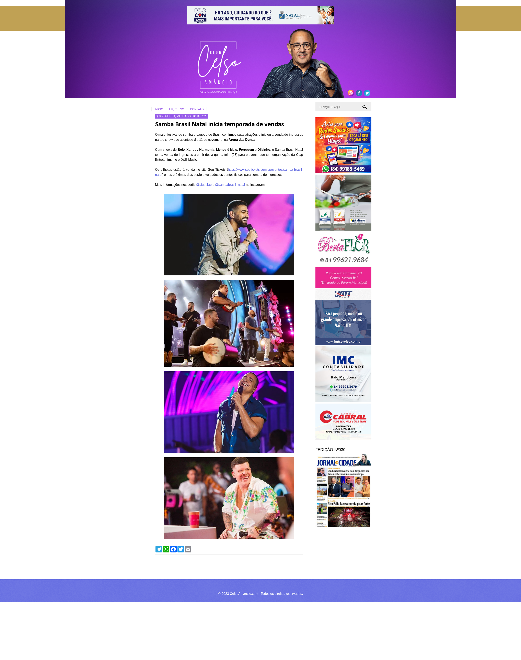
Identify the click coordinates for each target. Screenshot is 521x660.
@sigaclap (204, 184)
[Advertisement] (122, 630)
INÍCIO (158, 109)
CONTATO (197, 109)
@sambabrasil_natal (230, 184)
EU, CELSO (176, 109)
